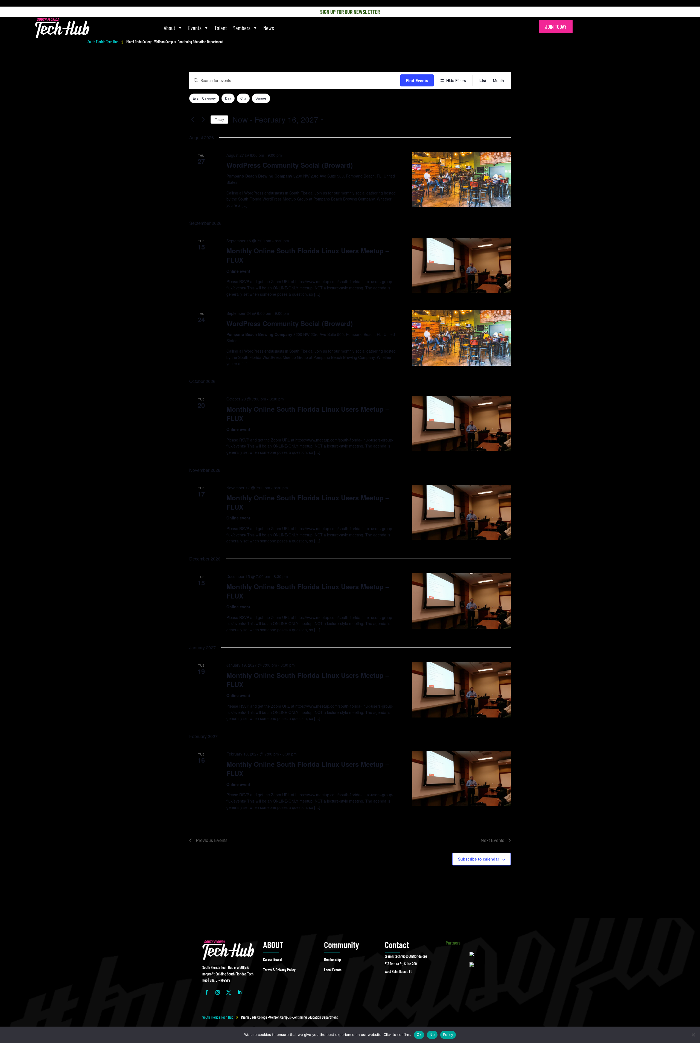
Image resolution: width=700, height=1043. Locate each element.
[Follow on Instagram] (217, 992)
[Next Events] (203, 119)
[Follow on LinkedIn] (239, 992)
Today (219, 119)
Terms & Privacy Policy (279, 970)
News (268, 27)
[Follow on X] (228, 992)
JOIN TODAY (556, 26)
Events (195, 27)
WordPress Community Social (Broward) (289, 165)
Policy (448, 1034)
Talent (220, 27)
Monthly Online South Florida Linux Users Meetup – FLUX (307, 255)
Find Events (417, 80)
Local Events (333, 970)
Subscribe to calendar (478, 859)
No (432, 1034)
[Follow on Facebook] (206, 992)
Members (241, 27)
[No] (693, 1035)
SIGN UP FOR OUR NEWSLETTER (350, 11)
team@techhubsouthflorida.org (406, 956)
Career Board (272, 959)
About (169, 27)
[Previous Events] (192, 119)
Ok (419, 1034)
